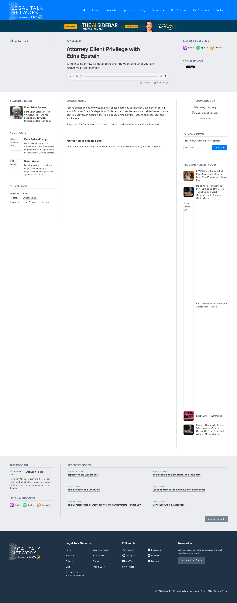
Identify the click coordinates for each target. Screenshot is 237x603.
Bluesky (155, 561)
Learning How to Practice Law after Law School (179, 489)
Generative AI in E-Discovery (168, 505)
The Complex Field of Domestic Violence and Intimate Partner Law (104, 505)
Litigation (44, 202)
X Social (129, 549)
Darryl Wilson (31, 161)
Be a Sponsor (179, 10)
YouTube (129, 561)
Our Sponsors (201, 10)
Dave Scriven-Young (35, 139)
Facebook (156, 549)
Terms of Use (207, 591)
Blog (142, 10)
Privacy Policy (220, 591)
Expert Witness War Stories (83, 474)
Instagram (130, 555)
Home (95, 10)
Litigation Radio (30, 197)
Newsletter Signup (193, 560)
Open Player (163, 82)
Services (156, 10)
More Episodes (215, 519)
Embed (146, 82)
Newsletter (130, 566)
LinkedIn (155, 555)
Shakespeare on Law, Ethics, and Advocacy (177, 474)
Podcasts (111, 10)
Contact (219, 10)
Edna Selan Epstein (35, 107)
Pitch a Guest (99, 566)
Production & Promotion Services (75, 574)
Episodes (128, 10)
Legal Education (30, 202)
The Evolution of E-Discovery (84, 489)
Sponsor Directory (101, 549)
